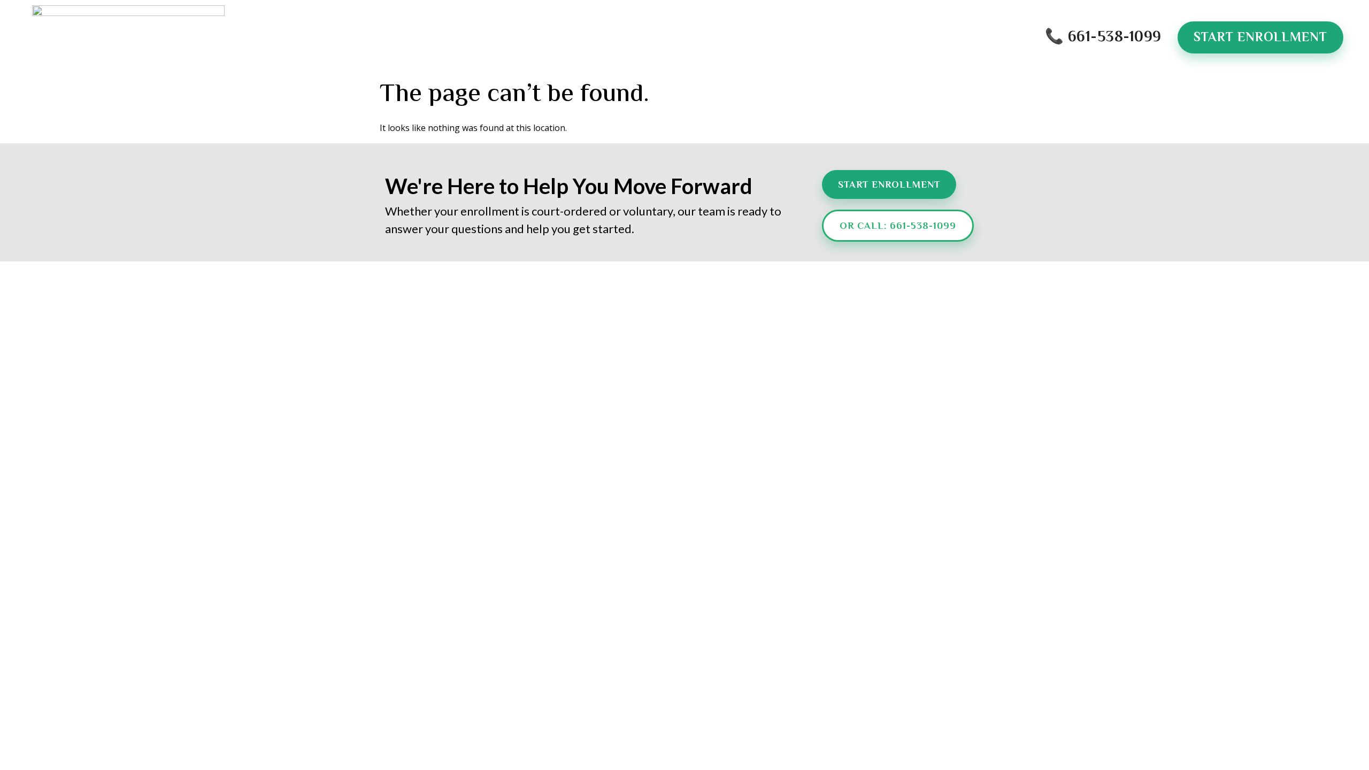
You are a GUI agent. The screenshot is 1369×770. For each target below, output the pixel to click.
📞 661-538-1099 (1103, 37)
